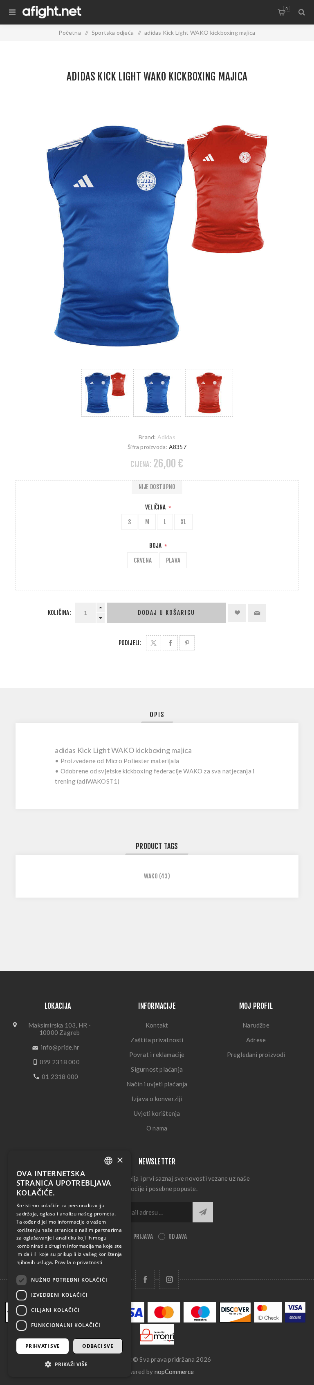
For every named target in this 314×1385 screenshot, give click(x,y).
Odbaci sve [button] (97, 1346)
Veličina (156, 507)
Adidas (166, 436)
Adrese (256, 1039)
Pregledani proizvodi (256, 1054)
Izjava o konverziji (157, 1098)
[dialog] (69, 1263)
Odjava (177, 1236)
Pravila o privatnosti (78, 1262)
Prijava (143, 1236)
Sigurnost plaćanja (157, 1069)
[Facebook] (145, 1279)
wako (151, 876)
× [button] (120, 1160)
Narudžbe (255, 1025)
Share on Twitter (153, 642)
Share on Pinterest (187, 642)
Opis (157, 714)
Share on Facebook (170, 642)
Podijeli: (130, 643)
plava (173, 560)
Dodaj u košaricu (166, 613)
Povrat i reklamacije (157, 1054)
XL (183, 522)
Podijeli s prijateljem (257, 613)
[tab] (157, 714)
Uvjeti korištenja (157, 1113)
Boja (156, 546)
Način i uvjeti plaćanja (157, 1084)
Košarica (286, 9)
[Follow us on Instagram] (169, 1279)
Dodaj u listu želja (237, 613)
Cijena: (140, 464)
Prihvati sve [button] (42, 1346)
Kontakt (157, 1025)
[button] (69, 1364)
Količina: (59, 613)
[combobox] (108, 1161)
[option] (105, 393)
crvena (143, 560)
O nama (156, 1128)
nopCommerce (174, 1371)
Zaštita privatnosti (157, 1039)
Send (203, 1212)
